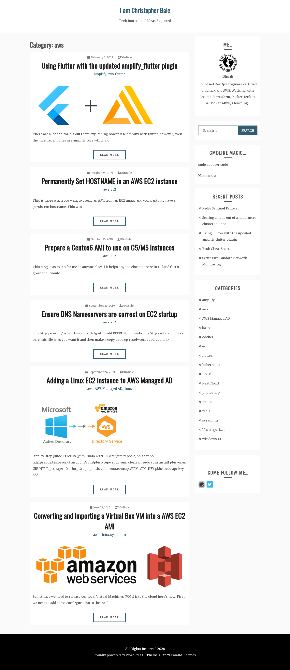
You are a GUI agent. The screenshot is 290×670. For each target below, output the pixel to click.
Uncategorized (213, 430)
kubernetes (211, 365)
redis (206, 411)
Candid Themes (183, 655)
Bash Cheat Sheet (215, 249)
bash (206, 328)
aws (111, 74)
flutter (120, 74)
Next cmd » (207, 176)
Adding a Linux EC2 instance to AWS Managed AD (110, 380)
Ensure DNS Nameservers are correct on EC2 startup (109, 313)
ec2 (113, 189)
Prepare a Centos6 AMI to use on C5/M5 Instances (109, 247)
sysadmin (118, 535)
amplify (100, 74)
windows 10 (211, 439)
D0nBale (126, 57)
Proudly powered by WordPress (118, 655)
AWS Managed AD (108, 389)
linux (127, 389)
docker (207, 337)
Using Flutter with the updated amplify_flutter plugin (110, 65)
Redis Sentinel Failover (220, 208)
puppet (208, 402)
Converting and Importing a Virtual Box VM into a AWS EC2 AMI (109, 520)
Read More (109, 154)
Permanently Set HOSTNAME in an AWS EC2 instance (110, 181)
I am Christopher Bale (145, 10)
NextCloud (210, 383)
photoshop (211, 393)
